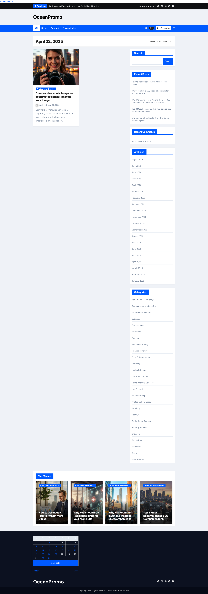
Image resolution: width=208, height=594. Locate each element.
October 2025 (138, 223)
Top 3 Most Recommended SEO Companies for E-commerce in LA (151, 110)
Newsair (111, 590)
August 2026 (137, 159)
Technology (137, 440)
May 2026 (136, 178)
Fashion (135, 338)
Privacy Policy (69, 28)
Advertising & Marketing (143, 299)
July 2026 (136, 166)
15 (43, 550)
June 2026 (136, 172)
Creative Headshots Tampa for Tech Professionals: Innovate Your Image (54, 97)
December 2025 (139, 210)
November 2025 (139, 217)
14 (36, 550)
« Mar (36, 570)
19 (68, 550)
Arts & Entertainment (141, 312)
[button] (174, 28)
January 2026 (138, 204)
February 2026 (138, 198)
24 (56, 554)
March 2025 (137, 268)
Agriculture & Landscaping (144, 306)
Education (136, 331)
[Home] (36, 28)
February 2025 (138, 274)
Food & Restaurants (141, 357)
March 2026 (137, 191)
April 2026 (136, 185)
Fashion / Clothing (140, 344)
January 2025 (138, 281)
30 (49, 558)
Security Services (139, 427)
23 (49, 554)
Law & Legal (137, 389)
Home (44, 28)
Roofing (135, 414)
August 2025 (137, 236)
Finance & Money (139, 351)
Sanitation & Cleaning (141, 421)
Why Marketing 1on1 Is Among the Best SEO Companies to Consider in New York (151, 101)
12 (68, 546)
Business (136, 319)
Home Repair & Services (143, 382)
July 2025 (136, 242)
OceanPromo (47, 17)
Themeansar (123, 590)
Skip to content (6, 1)
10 (56, 546)
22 (43, 554)
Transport (136, 446)
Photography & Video (46, 89)
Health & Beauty (139, 370)
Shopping (136, 434)
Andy (41, 105)
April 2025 (137, 261)
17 (56, 550)
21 (36, 554)
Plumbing (136, 408)
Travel (134, 453)
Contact (55, 28)
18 (62, 550)
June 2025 (136, 249)
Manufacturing (138, 395)
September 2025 (139, 230)
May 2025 (136, 255)
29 (43, 558)
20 (75, 550)
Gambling (136, 363)
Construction (137, 325)
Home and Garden (140, 376)
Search (138, 53)
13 (75, 546)
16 (49, 550)
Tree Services (138, 459)
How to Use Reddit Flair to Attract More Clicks (51, 515)
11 (62, 546)
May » (75, 570)
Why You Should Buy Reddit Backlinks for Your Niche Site (86, 515)
